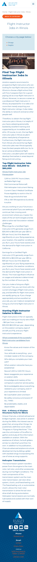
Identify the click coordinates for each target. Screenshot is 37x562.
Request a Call (18, 536)
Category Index (18, 557)
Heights (10, 45)
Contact (18, 543)
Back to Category (12, 16)
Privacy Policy (18, 546)
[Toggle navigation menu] (33, 4)
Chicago (11, 42)
